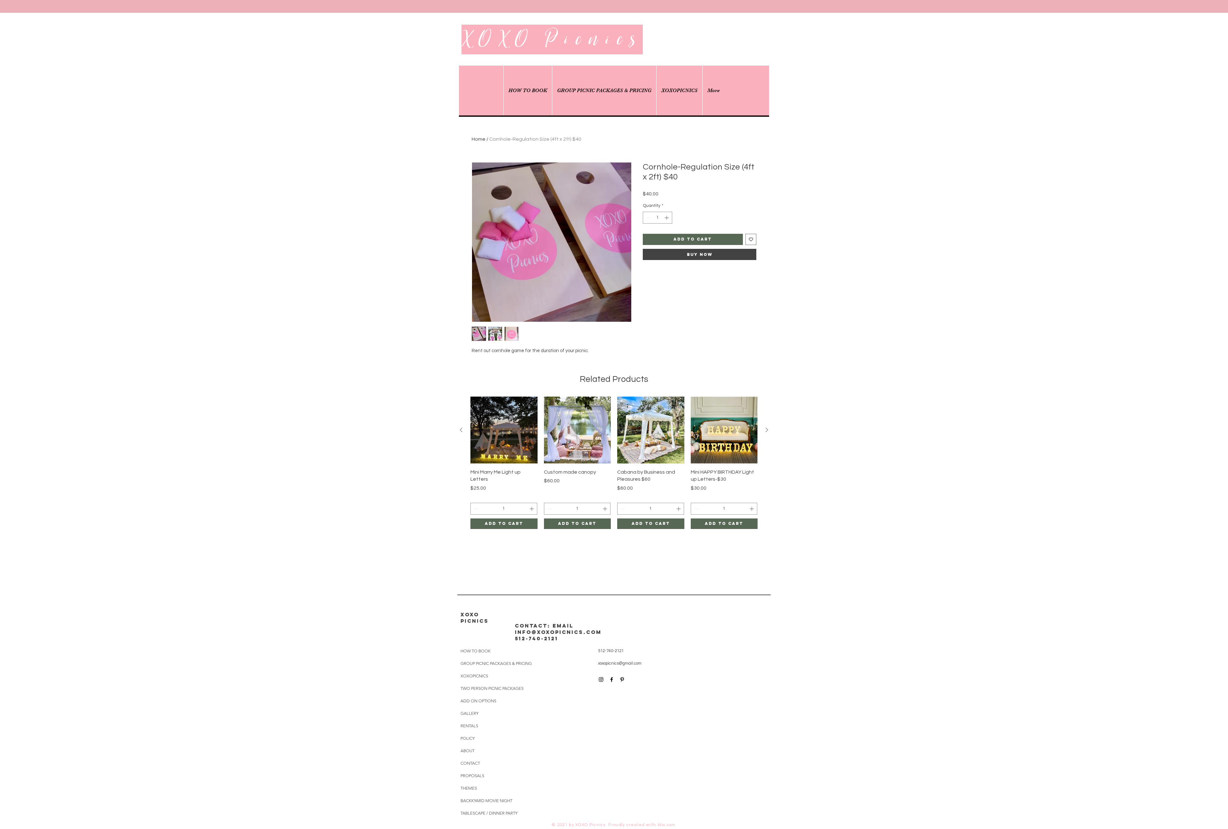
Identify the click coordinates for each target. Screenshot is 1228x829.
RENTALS (469, 725)
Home (478, 139)
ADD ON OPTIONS (478, 701)
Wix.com (666, 825)
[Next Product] (767, 430)
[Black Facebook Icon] (612, 679)
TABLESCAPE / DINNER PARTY (488, 813)
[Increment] (667, 217)
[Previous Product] (461, 430)
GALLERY (469, 713)
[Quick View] (504, 430)
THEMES (468, 788)
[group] (614, 462)
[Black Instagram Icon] (601, 679)
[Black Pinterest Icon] (622, 679)
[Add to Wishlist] (751, 239)
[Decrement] (648, 217)
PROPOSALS (472, 775)
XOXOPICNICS (474, 676)
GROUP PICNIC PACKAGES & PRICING (496, 663)
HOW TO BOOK (475, 651)
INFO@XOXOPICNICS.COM (558, 632)
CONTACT (470, 763)
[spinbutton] (657, 217)
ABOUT (467, 750)
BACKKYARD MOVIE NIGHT (486, 800)
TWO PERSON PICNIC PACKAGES (491, 688)
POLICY (467, 738)
